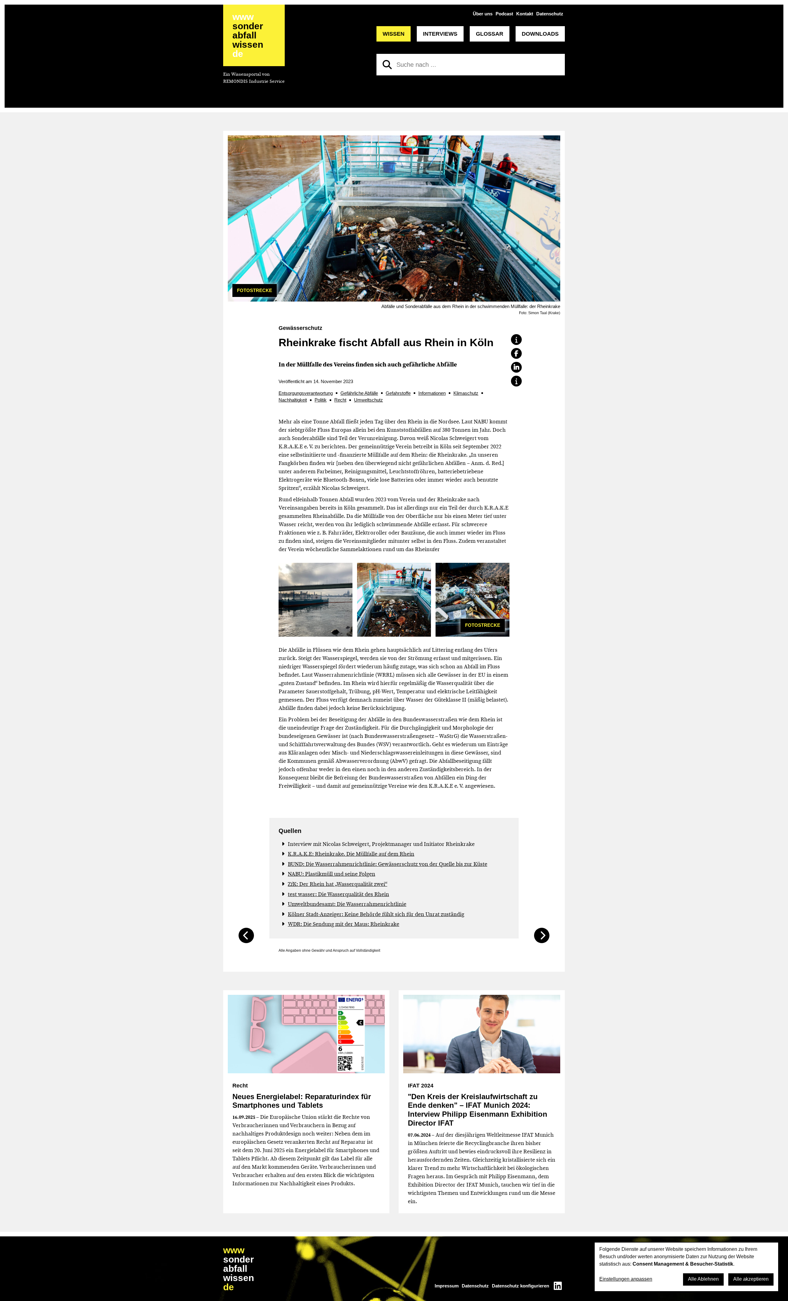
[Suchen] (387, 64)
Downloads (540, 34)
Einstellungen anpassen (625, 1279)
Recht (340, 399)
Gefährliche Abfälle (359, 393)
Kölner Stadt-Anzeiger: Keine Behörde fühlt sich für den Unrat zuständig (376, 914)
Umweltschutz (368, 399)
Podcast (504, 13)
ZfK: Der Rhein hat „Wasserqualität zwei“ (337, 884)
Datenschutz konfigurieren (520, 1285)
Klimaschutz (465, 393)
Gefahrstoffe (398, 393)
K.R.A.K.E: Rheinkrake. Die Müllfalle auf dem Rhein (351, 854)
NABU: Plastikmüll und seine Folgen (331, 874)
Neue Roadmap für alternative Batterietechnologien (541, 935)
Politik (321, 399)
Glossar (489, 34)
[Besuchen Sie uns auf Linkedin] (558, 1286)
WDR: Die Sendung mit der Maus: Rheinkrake (343, 924)
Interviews (440, 34)
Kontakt (524, 13)
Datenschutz (549, 13)
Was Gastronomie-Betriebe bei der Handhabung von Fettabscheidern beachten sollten (246, 935)
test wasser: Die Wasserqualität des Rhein (338, 894)
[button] (516, 339)
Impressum (447, 1285)
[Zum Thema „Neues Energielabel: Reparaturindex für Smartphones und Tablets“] (306, 1034)
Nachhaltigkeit (293, 399)
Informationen (432, 393)
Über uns (482, 13)
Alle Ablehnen (703, 1279)
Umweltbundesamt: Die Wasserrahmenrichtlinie (347, 904)
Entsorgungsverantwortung (306, 393)
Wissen (393, 34)
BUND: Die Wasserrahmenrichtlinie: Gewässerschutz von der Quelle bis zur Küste (387, 864)
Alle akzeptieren (751, 1279)
